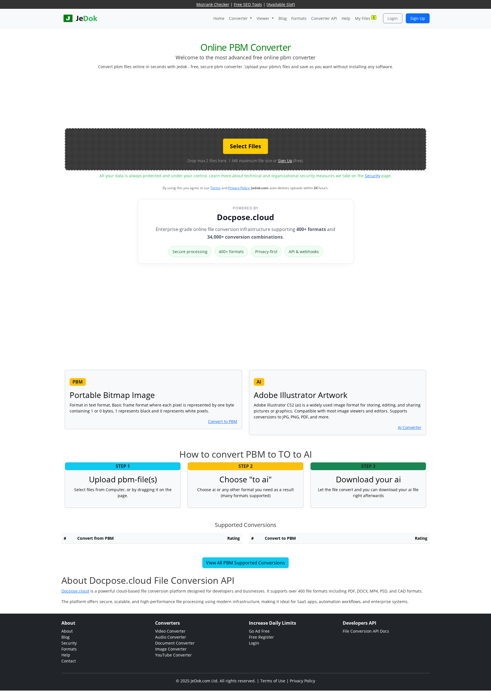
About (67, 631)
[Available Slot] (281, 4)
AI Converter (409, 427)
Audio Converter (170, 637)
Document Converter (175, 643)
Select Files (245, 146)
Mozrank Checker (212, 4)
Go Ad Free (259, 631)
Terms (215, 187)
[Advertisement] (245, 101)
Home (218, 18)
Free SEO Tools (248, 4)
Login (393, 18)
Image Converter (171, 649)
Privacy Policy (238, 187)
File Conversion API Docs (366, 631)
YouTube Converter (173, 655)
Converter (239, 18)
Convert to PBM (222, 421)
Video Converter (170, 631)
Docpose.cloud (245, 217)
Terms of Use (272, 680)
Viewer (264, 18)
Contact (68, 661)
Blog (282, 18)
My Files (365, 18)
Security (372, 175)
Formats (299, 18)
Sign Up (417, 18)
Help (346, 18)
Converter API (324, 18)
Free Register (261, 637)
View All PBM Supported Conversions (245, 563)
